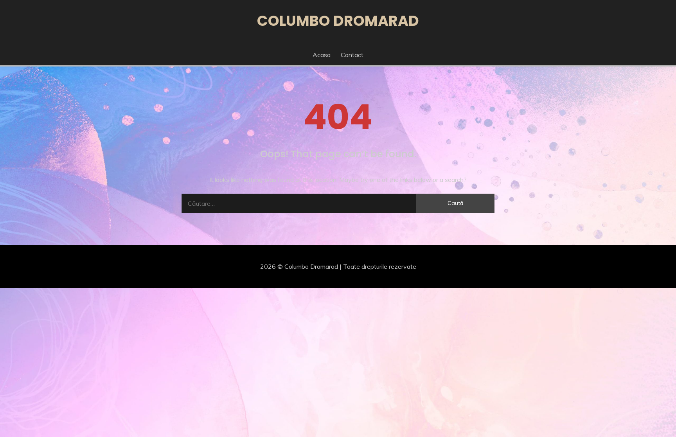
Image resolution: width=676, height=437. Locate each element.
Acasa (322, 55)
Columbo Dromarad (338, 21)
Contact (352, 55)
